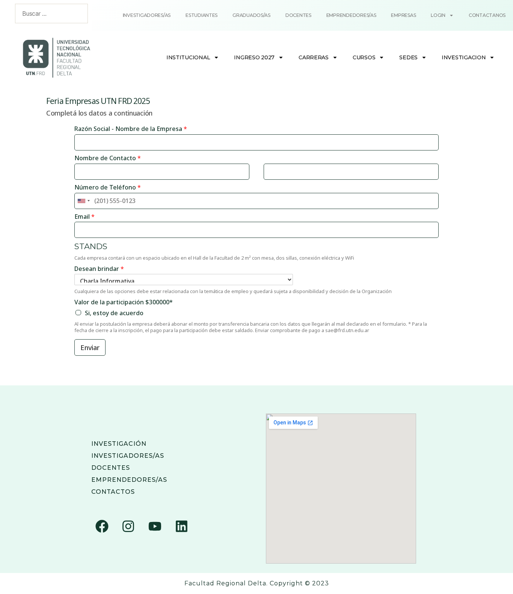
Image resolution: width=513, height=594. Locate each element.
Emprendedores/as (351, 15)
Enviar (90, 347)
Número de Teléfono (107, 187)
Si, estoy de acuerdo (114, 313)
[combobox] (83, 201)
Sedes (408, 57)
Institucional (188, 57)
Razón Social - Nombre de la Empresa (130, 129)
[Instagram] (128, 526)
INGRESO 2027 (254, 57)
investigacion (464, 57)
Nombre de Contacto (107, 158)
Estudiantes (201, 15)
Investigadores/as (146, 15)
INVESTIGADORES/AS (127, 455)
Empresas (403, 15)
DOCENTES (110, 467)
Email (84, 217)
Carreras (314, 57)
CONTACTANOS (487, 15)
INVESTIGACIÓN (118, 443)
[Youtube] (154, 526)
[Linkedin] (181, 526)
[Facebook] (101, 526)
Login (438, 15)
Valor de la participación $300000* (123, 302)
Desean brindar (99, 269)
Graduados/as (251, 15)
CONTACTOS (113, 491)
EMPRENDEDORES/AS (129, 479)
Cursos (364, 57)
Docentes (298, 15)
